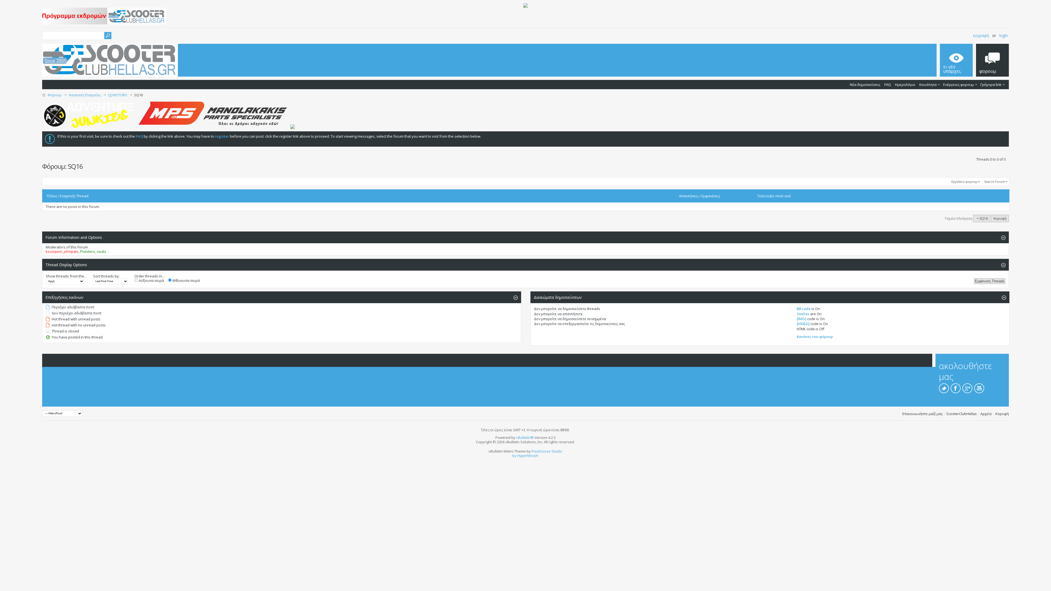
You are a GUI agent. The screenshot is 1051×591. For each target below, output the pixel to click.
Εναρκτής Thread (74, 195)
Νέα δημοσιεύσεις (865, 84)
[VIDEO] (803, 323)
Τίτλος (52, 195)
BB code (804, 308)
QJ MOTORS (117, 94)
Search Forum (994, 181)
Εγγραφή (981, 35)
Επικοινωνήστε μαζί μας (922, 413)
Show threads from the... (66, 276)
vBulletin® (525, 437)
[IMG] (801, 318)
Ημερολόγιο (905, 84)
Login (1003, 35)
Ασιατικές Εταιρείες (85, 94)
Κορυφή (1000, 218)
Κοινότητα (928, 84)
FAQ (887, 84)
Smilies (803, 313)
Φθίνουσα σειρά (186, 280)
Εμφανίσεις (710, 195)
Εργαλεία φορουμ (964, 181)
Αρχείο (986, 413)
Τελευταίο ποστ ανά (774, 195)
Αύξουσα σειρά (151, 280)
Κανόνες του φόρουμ (815, 336)
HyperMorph (527, 455)
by (514, 455)
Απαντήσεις (688, 195)
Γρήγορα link (990, 84)
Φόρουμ (55, 94)
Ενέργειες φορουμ (958, 84)
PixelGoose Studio (547, 451)
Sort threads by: (106, 276)
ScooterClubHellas (961, 413)
